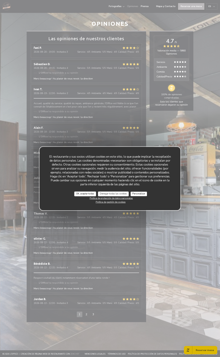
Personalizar (138, 193)
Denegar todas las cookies (113, 193)
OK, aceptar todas (85, 193)
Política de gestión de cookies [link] (111, 202)
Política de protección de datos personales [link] (111, 198)
